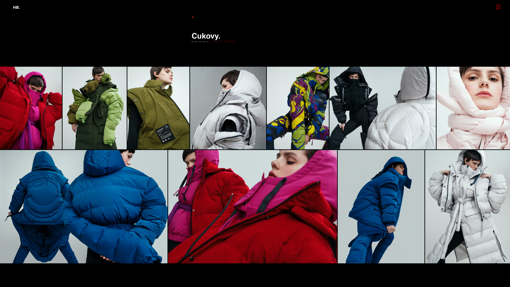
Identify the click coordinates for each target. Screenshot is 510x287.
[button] (498, 7)
